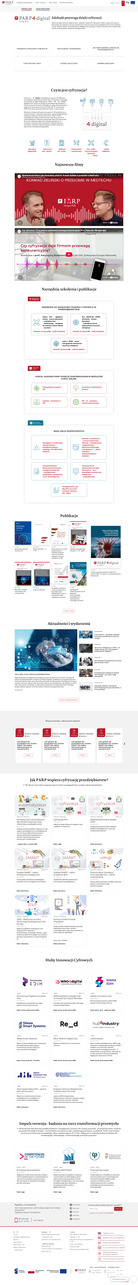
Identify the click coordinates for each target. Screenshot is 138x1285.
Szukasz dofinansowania (43, 8)
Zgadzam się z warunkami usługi (98, 1213)
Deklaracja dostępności (111, 1243)
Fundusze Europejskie (24, 3)
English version (108, 1233)
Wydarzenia (53, 2)
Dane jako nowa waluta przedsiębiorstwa (32, 674)
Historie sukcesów (66, 2)
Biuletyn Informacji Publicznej (113, 1238)
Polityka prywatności (110, 1252)
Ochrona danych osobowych (113, 1259)
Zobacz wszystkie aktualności (69, 700)
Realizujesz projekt (26, 8)
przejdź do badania (58, 331)
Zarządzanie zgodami (110, 1254)
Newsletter (110, 1213)
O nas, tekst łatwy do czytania (114, 1248)
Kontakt (113, 3)
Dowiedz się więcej (41, 331)
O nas (118, 3)
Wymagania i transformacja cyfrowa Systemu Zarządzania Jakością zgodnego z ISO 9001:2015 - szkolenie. (53, 447)
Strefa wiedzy (41, 3)
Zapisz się (118, 1209)
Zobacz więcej (69, 611)
